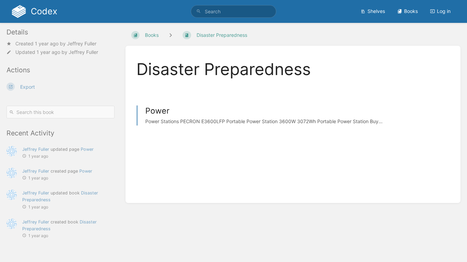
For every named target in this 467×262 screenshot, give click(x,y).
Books (411, 11)
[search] (234, 11)
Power (87, 149)
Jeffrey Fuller (81, 43)
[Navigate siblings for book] (170, 35)
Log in (444, 11)
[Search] (198, 11)
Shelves (376, 11)
